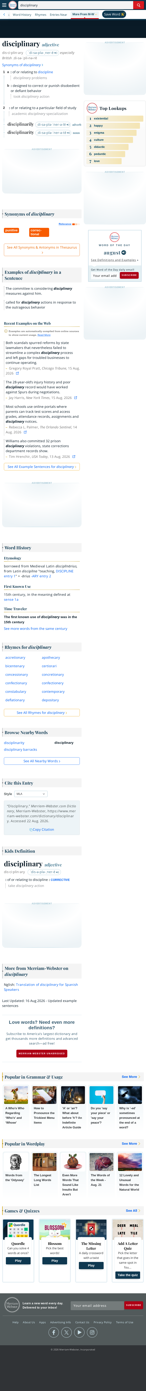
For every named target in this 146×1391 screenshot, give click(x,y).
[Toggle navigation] (4, 5)
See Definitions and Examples (113, 260)
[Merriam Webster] (114, 237)
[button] (85, 14)
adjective (50, 44)
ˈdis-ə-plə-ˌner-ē (43, 872)
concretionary (53, 674)
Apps (43, 1322)
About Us (29, 1322)
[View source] (18, 373)
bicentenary (15, 666)
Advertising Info (61, 1322)
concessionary (16, 674)
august (112, 252)
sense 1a (11, 599)
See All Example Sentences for (41, 466)
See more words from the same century (35, 628)
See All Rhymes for (41, 712)
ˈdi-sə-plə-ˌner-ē (41, 52)
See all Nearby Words (41, 761)
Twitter (66, 1332)
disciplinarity (14, 742)
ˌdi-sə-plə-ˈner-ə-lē (51, 124)
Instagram (92, 1332)
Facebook (53, 1332)
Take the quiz (128, 1275)
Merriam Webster (12, 1304)
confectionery (53, 683)
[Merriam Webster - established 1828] (13, 5)
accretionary (15, 657)
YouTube (79, 1332)
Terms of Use (124, 1322)
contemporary (53, 691)
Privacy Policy (103, 1322)
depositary (50, 700)
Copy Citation (43, 829)
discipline (45, 72)
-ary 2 (41, 576)
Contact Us (82, 1322)
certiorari (49, 666)
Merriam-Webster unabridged (42, 1053)
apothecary (51, 657)
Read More (44, 335)
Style (8, 794)
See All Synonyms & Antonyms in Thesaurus (42, 247)
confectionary (16, 683)
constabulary (15, 691)
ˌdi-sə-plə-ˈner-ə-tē (52, 132)
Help (15, 1322)
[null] (123, 252)
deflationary (15, 700)
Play (18, 1260)
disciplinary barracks (20, 749)
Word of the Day (114, 245)
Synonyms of (21, 65)
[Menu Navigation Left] (4, 14)
